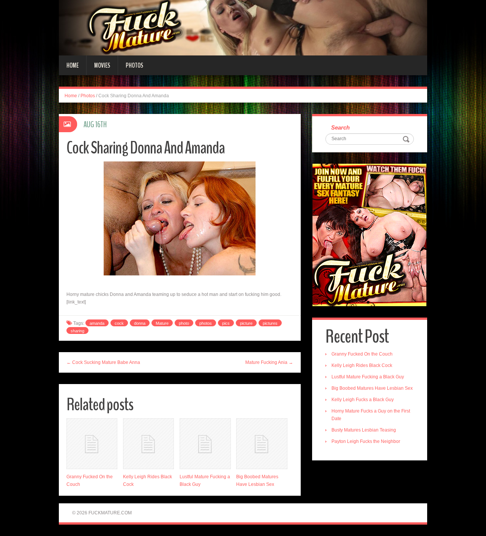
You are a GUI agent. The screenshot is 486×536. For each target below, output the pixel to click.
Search (340, 127)
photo (184, 323)
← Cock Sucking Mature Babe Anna (103, 362)
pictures (270, 323)
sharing (77, 331)
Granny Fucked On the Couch (362, 354)
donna (139, 323)
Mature (162, 323)
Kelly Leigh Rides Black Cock (361, 365)
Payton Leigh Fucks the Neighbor (365, 441)
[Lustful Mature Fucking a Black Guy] (205, 443)
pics (226, 323)
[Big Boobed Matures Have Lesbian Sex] (261, 443)
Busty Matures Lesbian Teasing (363, 430)
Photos (134, 65)
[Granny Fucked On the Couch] (91, 443)
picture (246, 323)
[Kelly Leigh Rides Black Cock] (148, 443)
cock (119, 323)
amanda (97, 323)
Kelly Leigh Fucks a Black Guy (362, 399)
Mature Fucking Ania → (269, 362)
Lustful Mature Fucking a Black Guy (367, 376)
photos (205, 323)
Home (72, 65)
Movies (102, 65)
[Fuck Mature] (243, 27)
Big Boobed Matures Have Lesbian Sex (372, 388)
